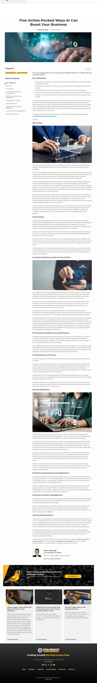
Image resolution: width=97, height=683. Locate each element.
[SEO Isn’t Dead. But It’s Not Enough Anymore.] (77, 615)
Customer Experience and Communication (13, 92)
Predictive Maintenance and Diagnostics (14, 107)
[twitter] (48, 665)
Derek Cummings (43, 29)
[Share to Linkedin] (90, 69)
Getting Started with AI (12, 114)
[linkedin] (46, 665)
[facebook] (43, 665)
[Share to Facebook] (86, 69)
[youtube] (54, 665)
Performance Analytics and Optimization (13, 97)
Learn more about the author (52, 558)
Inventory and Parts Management (15, 111)
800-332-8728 (48, 661)
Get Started (72, 576)
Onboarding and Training (13, 100)
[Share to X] (88, 69)
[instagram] (51, 665)
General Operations (11, 103)
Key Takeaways (10, 83)
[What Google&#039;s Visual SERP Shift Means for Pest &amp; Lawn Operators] (19, 615)
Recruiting (9, 85)
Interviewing (9, 88)
